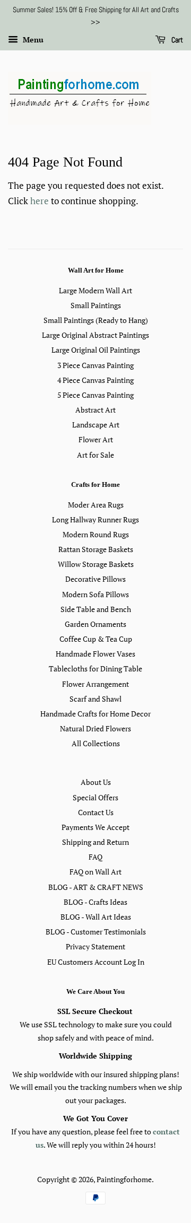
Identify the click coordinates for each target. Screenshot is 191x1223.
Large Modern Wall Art (95, 290)
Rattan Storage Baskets (95, 549)
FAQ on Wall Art (95, 872)
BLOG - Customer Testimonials (96, 932)
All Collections (96, 743)
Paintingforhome (124, 1179)
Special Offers (95, 797)
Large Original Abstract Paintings (95, 335)
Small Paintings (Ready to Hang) (96, 320)
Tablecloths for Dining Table (95, 668)
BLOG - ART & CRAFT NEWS (95, 887)
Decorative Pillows (95, 579)
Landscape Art (95, 425)
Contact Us (96, 812)
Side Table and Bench (95, 609)
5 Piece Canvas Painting (95, 395)
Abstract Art (95, 410)
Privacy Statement (95, 946)
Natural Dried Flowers (95, 728)
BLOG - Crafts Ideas (95, 902)
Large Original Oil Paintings (95, 350)
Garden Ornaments (95, 624)
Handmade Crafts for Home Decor (95, 714)
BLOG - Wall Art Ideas (95, 917)
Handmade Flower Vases (95, 654)
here (39, 201)
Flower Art (96, 439)
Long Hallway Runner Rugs (95, 519)
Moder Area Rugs (96, 505)
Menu (32, 39)
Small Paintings (96, 305)
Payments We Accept (95, 827)
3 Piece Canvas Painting (95, 365)
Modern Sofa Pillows (95, 594)
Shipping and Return (95, 842)
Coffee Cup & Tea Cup (95, 639)
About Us (96, 782)
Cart (176, 40)
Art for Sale (95, 455)
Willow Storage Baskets (96, 564)
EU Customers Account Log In (95, 962)
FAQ (95, 857)
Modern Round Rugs (96, 534)
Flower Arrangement (95, 684)
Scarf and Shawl (95, 699)
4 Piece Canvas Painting (95, 380)
